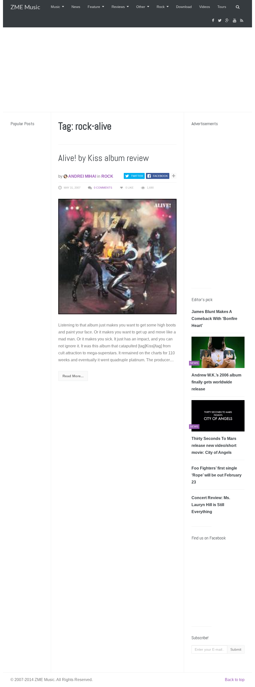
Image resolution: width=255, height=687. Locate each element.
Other (140, 7)
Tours (221, 7)
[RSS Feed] (242, 20)
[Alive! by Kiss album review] (117, 256)
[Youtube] (235, 20)
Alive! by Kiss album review (103, 158)
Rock (161, 7)
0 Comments (103, 187)
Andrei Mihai (81, 176)
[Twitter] (220, 20)
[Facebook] (213, 20)
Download (184, 7)
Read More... (73, 376)
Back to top (235, 680)
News (75, 7)
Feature (94, 7)
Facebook (160, 175)
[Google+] (227, 20)
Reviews (118, 7)
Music (55, 7)
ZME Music (25, 6)
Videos (204, 7)
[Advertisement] (127, 70)
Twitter (137, 175)
